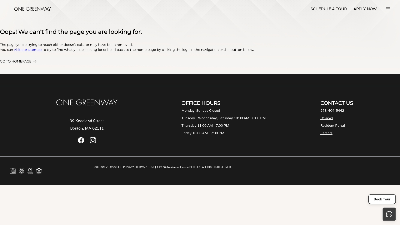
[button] (388, 8)
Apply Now (365, 8)
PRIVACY (128, 167)
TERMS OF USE (145, 167)
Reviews (326, 118)
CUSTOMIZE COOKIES (107, 167)
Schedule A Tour (329, 8)
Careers (326, 133)
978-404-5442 (332, 110)
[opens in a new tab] (81, 142)
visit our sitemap (28, 50)
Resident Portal (332, 125)
